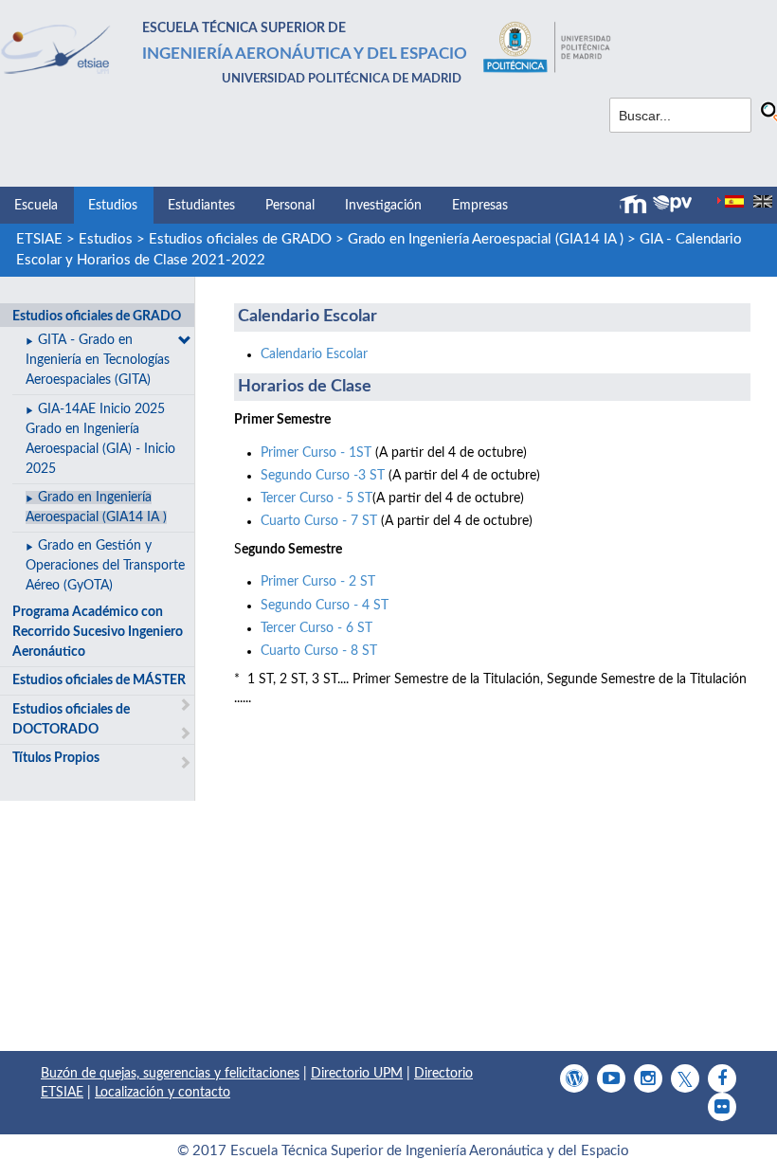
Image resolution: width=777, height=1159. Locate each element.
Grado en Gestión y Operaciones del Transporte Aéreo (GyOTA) (105, 565)
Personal (290, 205)
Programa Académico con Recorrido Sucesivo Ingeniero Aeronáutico (97, 632)
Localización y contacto (162, 1092)
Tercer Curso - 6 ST (316, 628)
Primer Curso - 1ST (316, 453)
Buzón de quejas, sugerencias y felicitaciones (170, 1073)
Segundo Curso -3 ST (323, 475)
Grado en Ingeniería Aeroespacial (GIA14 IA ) (485, 239)
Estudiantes (201, 205)
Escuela (36, 205)
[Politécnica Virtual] (672, 203)
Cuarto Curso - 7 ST (319, 521)
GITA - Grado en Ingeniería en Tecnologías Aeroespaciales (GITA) (98, 360)
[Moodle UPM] (636, 204)
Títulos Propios (55, 758)
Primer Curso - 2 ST (318, 582)
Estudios (112, 205)
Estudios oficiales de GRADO (240, 239)
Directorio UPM (357, 1073)
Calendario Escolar (314, 354)
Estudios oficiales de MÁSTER (99, 680)
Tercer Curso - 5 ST (316, 498)
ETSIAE (39, 239)
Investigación (383, 205)
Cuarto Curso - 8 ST (319, 651)
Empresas (480, 205)
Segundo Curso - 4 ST (324, 605)
